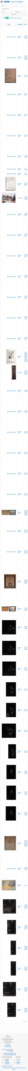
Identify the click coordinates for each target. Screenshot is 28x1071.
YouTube (7, 1062)
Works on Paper (19, 37)
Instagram (7, 1063)
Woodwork (20, 372)
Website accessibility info (10, 1053)
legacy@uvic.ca (8, 1045)
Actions (17, 11)
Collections (20, 24)
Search (18, 1059)
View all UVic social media (7, 1065)
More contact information (8, 1049)
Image (8, 24)
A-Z (18, 1060)
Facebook (7, 1059)
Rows (2, 11)
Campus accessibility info (10, 1054)
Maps (18, 1063)
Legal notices (17, 1067)
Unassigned (20, 197)
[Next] (25, 21)
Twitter (7, 1060)
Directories (18, 1062)
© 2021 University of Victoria (8, 1067)
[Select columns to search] (3, 6)
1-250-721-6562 (7, 1046)
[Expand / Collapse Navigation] (2, 2)
